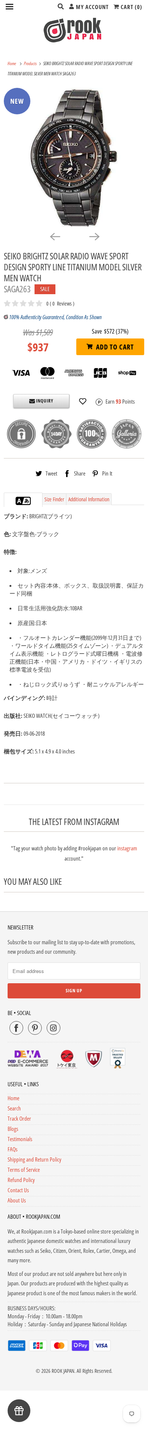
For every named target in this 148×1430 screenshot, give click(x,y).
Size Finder (54, 499)
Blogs (13, 1128)
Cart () (130, 7)
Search (14, 1108)
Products (31, 63)
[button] (83, 401)
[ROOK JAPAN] (74, 29)
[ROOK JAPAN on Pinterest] (35, 1028)
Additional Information (88, 499)
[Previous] (54, 236)
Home (13, 1098)
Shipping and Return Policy (34, 1159)
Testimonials (20, 1139)
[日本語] (27, 501)
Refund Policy (21, 1180)
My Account (91, 7)
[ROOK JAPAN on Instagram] (53, 1028)
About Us (17, 1200)
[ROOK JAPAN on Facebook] (16, 1028)
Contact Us (18, 1190)
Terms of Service (24, 1169)
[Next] (93, 236)
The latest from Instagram (74, 822)
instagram (127, 848)
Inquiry (44, 401)
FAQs (12, 1149)
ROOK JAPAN (63, 1370)
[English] (19, 501)
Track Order (19, 1118)
